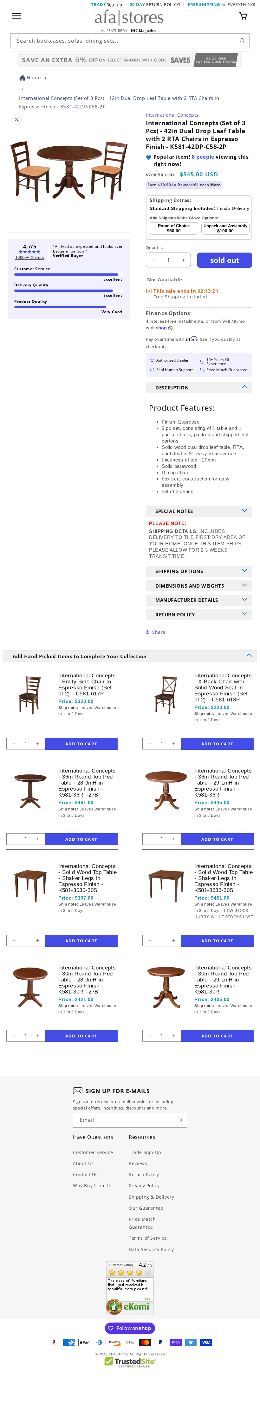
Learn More (208, 184)
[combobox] (130, 41)
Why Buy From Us (93, 1186)
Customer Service (93, 1152)
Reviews (138, 1163)
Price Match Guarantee (142, 1223)
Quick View (90, 725)
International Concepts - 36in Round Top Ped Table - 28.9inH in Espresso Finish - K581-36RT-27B (87, 783)
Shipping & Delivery (151, 1197)
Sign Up (106, 4)
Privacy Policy (144, 1186)
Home (34, 77)
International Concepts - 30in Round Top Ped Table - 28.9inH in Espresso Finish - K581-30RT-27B (87, 980)
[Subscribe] (180, 1120)
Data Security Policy (151, 1249)
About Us (83, 1163)
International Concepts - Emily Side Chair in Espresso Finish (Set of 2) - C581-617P (87, 685)
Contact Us (85, 1174)
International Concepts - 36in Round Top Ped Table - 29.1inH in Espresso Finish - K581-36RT (223, 783)
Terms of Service (148, 1238)
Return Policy (144, 1174)
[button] (243, 16)
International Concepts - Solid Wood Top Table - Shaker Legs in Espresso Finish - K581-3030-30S (87, 878)
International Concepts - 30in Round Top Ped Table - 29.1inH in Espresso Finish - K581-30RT (223, 980)
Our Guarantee (146, 1208)
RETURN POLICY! (155, 4)
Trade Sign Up (145, 1152)
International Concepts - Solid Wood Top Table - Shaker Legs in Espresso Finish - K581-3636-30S (223, 878)
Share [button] (159, 632)
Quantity (155, 247)
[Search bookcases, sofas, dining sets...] (243, 41)
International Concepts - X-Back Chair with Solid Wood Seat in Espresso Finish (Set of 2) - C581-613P (223, 688)
